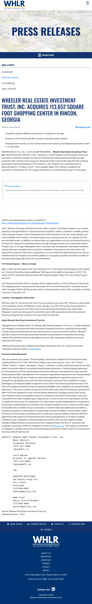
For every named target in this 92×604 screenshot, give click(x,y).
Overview (6, 72)
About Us (46, 553)
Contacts (58, 524)
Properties (46, 556)
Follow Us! (43, 589)
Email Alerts (8, 89)
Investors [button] (47, 55)
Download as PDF (84, 127)
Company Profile (38, 524)
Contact (46, 567)
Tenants (46, 563)
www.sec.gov (58, 426)
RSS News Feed (78, 524)
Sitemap (47, 530)
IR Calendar (7, 83)
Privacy (46, 570)
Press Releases (9, 78)
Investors (46, 560)
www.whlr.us (35, 349)
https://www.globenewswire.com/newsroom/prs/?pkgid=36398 (30, 223)
